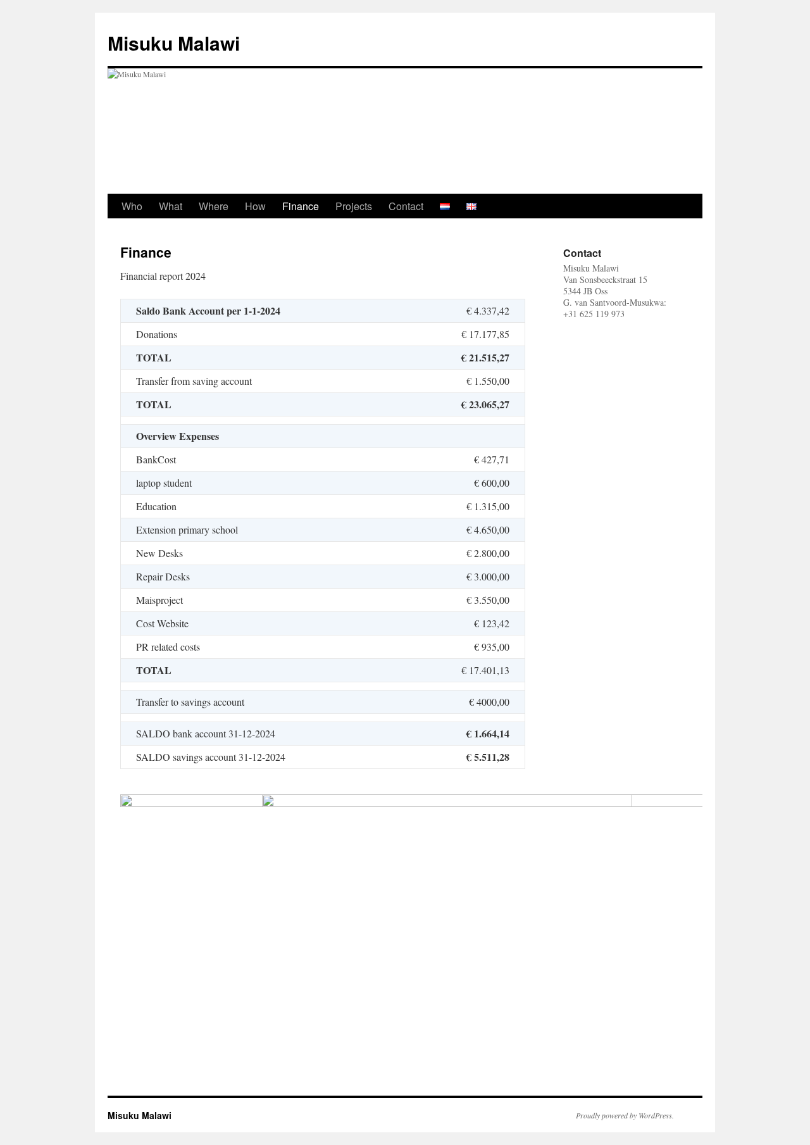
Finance (300, 206)
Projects (353, 206)
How (255, 206)
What (170, 206)
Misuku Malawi (174, 42)
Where (213, 206)
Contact (406, 206)
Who (132, 206)
